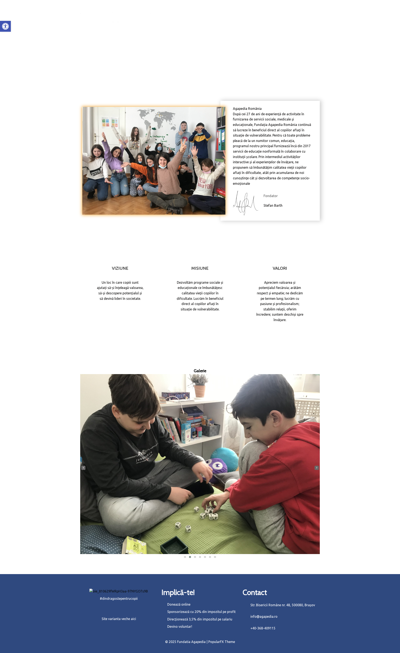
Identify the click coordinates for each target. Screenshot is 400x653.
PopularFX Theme (221, 642)
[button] (5, 26)
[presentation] (83, 468)
